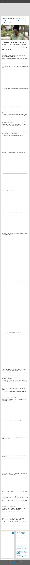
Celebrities (5, 18)
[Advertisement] (15, 9)
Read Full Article (6, 523)
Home (3, 18)
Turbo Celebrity (4, 1)
